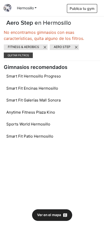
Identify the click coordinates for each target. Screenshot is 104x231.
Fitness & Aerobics (23, 47)
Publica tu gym (82, 8)
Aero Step (62, 47)
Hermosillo (25, 8)
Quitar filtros (18, 55)
